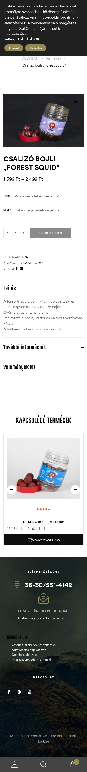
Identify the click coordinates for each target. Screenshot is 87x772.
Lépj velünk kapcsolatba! (43, 611)
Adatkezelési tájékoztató (29, 650)
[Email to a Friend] (21, 269)
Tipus (6, 196)
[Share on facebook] (17, 269)
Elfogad (14, 48)
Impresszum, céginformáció (31, 659)
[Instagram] (19, 692)
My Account (14, 764)
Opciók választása (46, 539)
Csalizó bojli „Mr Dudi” (43, 522)
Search (43, 764)
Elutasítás (36, 48)
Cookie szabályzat (24, 655)
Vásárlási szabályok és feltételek (34, 645)
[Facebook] (8, 692)
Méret (6, 210)
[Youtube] (29, 692)
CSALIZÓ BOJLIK (36, 263)
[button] (75, 102)
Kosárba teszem (50, 233)
